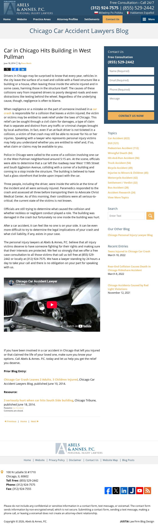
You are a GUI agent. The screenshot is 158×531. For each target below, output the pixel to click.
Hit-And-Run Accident (123, 158)
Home (6, 19)
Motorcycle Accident (123, 177)
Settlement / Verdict (122, 182)
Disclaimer (75, 460)
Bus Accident (118, 187)
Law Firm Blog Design (137, 521)
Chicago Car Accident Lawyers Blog (28, 7)
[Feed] (147, 490)
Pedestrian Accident (123, 148)
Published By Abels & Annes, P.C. (122, 7)
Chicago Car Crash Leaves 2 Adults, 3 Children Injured (41, 379)
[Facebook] (108, 490)
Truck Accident (119, 163)
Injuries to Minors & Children (128, 172)
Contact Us (112, 19)
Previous (10, 421)
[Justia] (131, 490)
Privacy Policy (57, 460)
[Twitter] (116, 490)
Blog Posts (128, 460)
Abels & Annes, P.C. (36, 521)
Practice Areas (42, 19)
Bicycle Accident (120, 168)
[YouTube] (139, 490)
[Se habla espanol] (138, 12)
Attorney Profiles (67, 19)
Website (22, 19)
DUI (113, 143)
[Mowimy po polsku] (103, 12)
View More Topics (118, 197)
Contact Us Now (130, 116)
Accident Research (121, 192)
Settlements (91, 19)
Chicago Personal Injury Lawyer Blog (130, 235)
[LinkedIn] (123, 490)
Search (150, 216)
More (151, 19)
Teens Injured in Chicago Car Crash (129, 251)
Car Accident (18, 408)
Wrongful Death (120, 153)
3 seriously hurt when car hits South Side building (38, 400)
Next (34, 421)
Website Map (110, 460)
